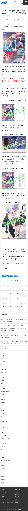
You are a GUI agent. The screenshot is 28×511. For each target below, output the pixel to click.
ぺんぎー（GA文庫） (5, 391)
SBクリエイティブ (4, 499)
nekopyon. (3, 432)
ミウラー (3, 397)
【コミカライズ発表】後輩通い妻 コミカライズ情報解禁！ (13, 325)
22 (21, 303)
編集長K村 (3, 479)
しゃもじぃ (3, 427)
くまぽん (3, 446)
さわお (2, 407)
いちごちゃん (4, 410)
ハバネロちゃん (4, 386)
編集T (8, 15)
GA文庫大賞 (4, 494)
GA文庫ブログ (17, 492)
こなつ (2, 449)
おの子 (2, 366)
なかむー (3, 402)
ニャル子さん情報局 (5, 460)
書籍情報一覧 (17, 489)
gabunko (3, 364)
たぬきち (3, 457)
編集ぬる (3, 399)
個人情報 (16, 502)
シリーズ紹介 (4, 492)
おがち (2, 377)
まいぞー (3, 468)
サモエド (3, 361)
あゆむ (2, 380)
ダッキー (3, 454)
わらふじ (3, 473)
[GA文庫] (4, 2)
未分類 (2, 476)
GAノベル (17, 494)
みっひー (3, 418)
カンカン (3, 424)
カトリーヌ (3, 443)
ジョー (2, 405)
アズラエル (3, 435)
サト (2, 451)
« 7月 (2, 311)
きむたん (3, 388)
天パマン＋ (3, 369)
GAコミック (4, 496)
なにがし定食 (4, 421)
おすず (2, 353)
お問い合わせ (3, 506)
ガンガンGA (17, 496)
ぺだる (2, 394)
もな (2, 471)
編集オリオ (3, 372)
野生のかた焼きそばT (5, 482)
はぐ (2, 462)
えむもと (3, 440)
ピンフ (2, 465)
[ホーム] (1, 5)
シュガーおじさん (5, 438)
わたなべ (3, 355)
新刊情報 (3, 489)
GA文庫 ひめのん (4, 429)
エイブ (2, 358)
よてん (2, 416)
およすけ (3, 413)
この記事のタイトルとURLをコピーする (14, 19)
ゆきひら (3, 383)
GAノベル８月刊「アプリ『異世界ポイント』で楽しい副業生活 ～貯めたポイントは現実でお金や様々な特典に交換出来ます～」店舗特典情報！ (13, 335)
